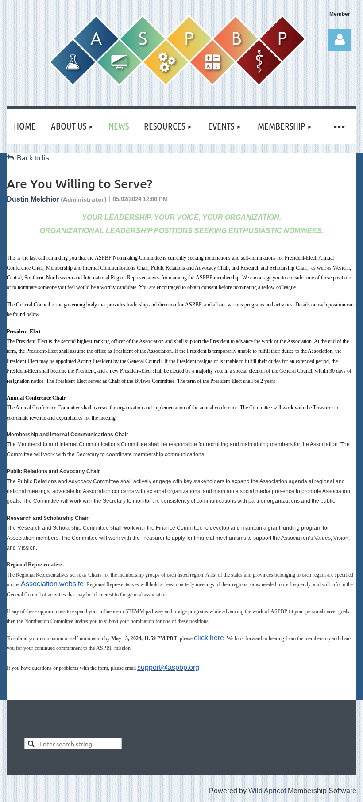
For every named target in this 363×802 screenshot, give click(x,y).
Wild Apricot (267, 790)
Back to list (34, 158)
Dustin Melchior (33, 199)
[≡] (338, 126)
